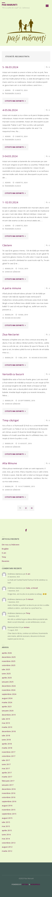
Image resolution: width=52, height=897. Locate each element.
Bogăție (5, 549)
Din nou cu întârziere (10, 544)
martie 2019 (7, 727)
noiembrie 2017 (8, 752)
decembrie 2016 (9, 789)
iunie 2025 (6, 673)
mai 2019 (6, 723)
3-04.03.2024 (9, 156)
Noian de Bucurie (13, 318)
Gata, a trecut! (32, 588)
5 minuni (29, 599)
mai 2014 (6, 838)
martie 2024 (7, 702)
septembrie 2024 (9, 694)
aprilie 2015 (7, 830)
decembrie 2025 (9, 657)
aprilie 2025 (7, 677)
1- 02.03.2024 (10, 202)
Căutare (7, 245)
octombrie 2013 (8, 843)
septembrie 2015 (9, 814)
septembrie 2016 (9, 801)
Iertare (26, 627)
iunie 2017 (6, 764)
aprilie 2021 (7, 706)
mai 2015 (6, 826)
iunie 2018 (6, 739)
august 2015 (7, 818)
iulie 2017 (6, 760)
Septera (24, 884)
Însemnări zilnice (13, 93)
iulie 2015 (6, 822)
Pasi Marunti (9, 4)
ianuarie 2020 (7, 710)
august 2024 (7, 698)
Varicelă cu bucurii (13, 374)
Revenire (5, 561)
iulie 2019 (6, 719)
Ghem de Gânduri (12, 272)
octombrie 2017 (8, 756)
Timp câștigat (10, 420)
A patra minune (11, 288)
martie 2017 (7, 777)
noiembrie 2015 (8, 809)
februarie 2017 (8, 781)
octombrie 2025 (8, 665)
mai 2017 (6, 768)
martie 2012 (7, 851)
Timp (4, 557)
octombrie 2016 (8, 797)
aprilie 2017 (7, 772)
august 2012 (7, 847)
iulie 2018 (6, 735)
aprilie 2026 (7, 653)
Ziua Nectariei (10, 334)
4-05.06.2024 (9, 110)
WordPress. (35, 884)
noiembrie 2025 (8, 661)
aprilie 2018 (7, 744)
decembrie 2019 (9, 715)
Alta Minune (9, 463)
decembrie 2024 (9, 686)
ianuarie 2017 (7, 785)
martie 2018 (7, 748)
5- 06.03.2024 (10, 67)
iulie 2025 (6, 669)
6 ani (4, 553)
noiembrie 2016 (8, 793)
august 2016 (7, 805)
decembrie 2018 (9, 731)
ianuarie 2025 (7, 682)
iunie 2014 (6, 834)
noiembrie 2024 (8, 690)
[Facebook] (25, 530)
